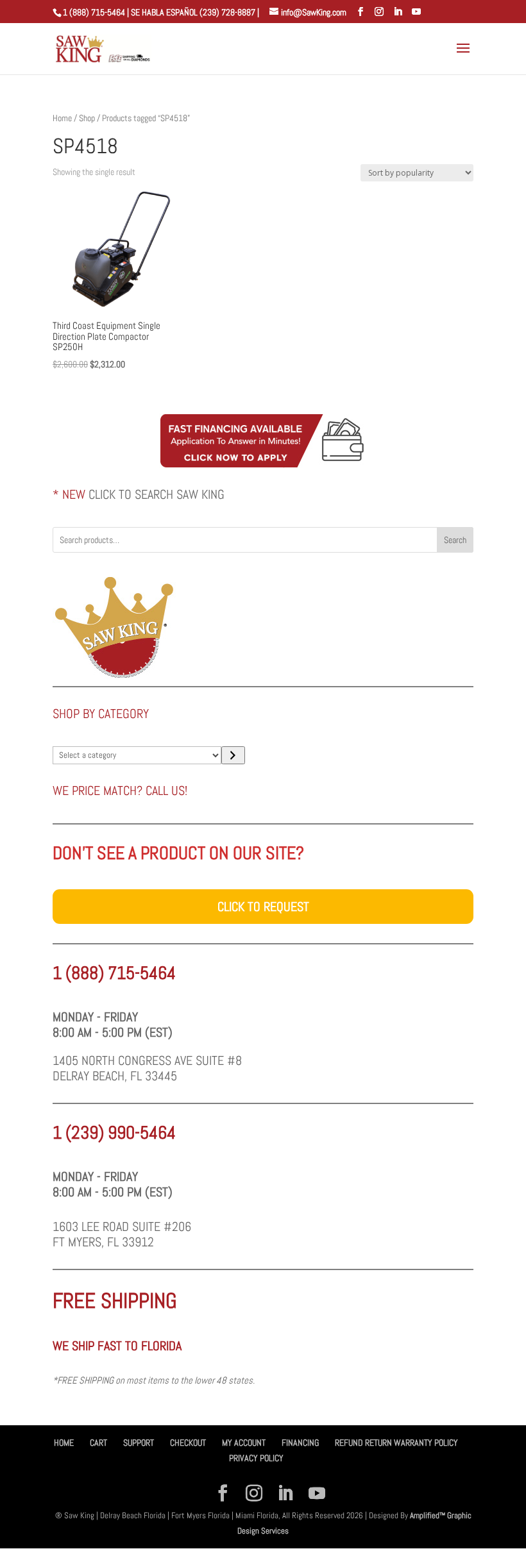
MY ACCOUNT (244, 1442)
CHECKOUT (188, 1442)
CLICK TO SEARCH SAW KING (157, 494)
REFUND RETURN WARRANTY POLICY (396, 1442)
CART (98, 1442)
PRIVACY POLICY (256, 1458)
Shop (87, 118)
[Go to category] (233, 755)
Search (455, 540)
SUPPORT (138, 1442)
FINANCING (300, 1442)
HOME (64, 1442)
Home (62, 118)
